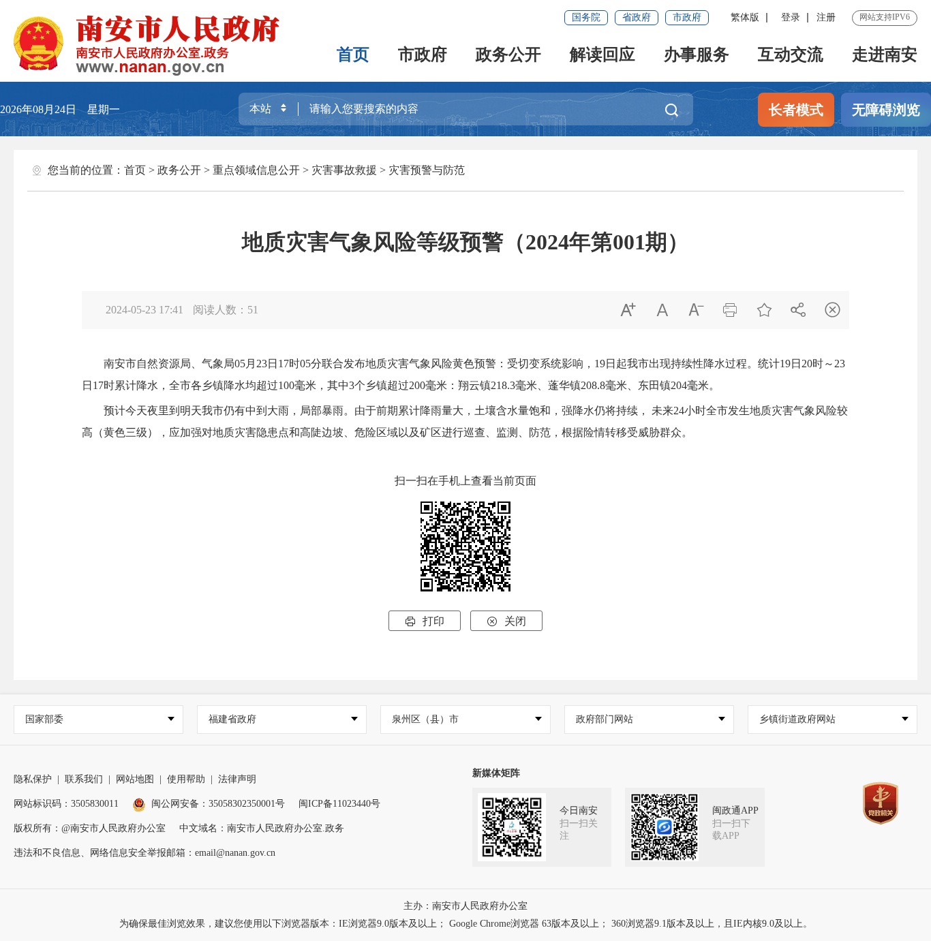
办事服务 (696, 54)
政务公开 (508, 54)
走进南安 (884, 54)
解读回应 (602, 54)
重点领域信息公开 (256, 170)
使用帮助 (186, 779)
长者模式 (796, 109)
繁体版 (745, 17)
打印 (424, 621)
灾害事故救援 (344, 170)
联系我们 (84, 779)
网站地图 (135, 779)
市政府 (687, 17)
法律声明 (237, 779)
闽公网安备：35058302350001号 (218, 804)
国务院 (586, 17)
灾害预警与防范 (426, 170)
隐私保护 (33, 779)
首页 (353, 54)
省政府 (636, 17)
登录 (790, 17)
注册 (826, 17)
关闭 (506, 621)
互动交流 (790, 54)
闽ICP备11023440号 (339, 804)
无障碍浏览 (886, 109)
